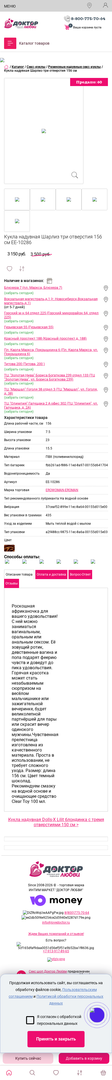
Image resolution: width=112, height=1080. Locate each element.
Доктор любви (21, 23)
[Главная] (6, 67)
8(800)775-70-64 (76, 913)
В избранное (9, 268)
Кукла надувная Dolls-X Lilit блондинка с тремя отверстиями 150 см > (56, 822)
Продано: (89, 82)
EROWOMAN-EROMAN (62, 490)
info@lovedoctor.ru (56, 922)
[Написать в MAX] (104, 1026)
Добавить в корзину (84, 1058)
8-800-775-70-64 (88, 18)
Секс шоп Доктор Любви (48, 971)
